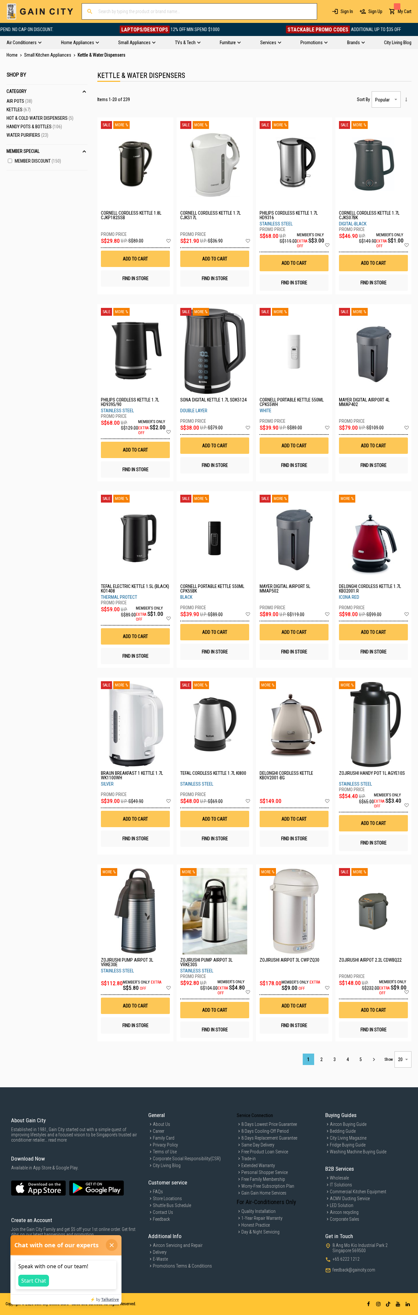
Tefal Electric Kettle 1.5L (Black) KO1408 (135, 588)
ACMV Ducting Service (350, 1198)
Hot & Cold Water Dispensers (40, 118)
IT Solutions (341, 1184)
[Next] (373, 1059)
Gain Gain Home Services (263, 1193)
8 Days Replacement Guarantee (269, 1138)
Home (13, 55)
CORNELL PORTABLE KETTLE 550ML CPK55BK (212, 588)
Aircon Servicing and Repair (177, 1245)
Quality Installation (258, 1211)
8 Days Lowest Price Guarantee (269, 1124)
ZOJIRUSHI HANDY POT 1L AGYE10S (372, 773)
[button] (168, 241)
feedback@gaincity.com (353, 1269)
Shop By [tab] (16, 74)
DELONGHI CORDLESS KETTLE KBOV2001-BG (286, 775)
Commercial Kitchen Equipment (358, 1191)
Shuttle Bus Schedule (172, 1205)
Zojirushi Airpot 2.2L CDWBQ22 (370, 960)
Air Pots (19, 101)
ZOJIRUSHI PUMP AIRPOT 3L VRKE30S (206, 962)
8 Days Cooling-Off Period (265, 1131)
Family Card (163, 1138)
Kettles (19, 109)
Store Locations (167, 1198)
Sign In (347, 11)
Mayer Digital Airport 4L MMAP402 (364, 402)
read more (57, 1140)
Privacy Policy (165, 1144)
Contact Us (163, 1212)
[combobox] (199, 11)
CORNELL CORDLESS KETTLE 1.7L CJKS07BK (369, 215)
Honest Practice (255, 1225)
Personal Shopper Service (264, 1172)
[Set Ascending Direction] (406, 99)
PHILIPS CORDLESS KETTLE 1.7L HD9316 (289, 215)
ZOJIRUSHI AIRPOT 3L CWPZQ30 (289, 960)
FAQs (158, 1191)
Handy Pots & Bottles (34, 126)
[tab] (209, 42)
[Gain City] (40, 11)
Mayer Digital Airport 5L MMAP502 (285, 588)
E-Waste (160, 1259)
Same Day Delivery (257, 1144)
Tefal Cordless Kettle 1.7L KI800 (213, 773)
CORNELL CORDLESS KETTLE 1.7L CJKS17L (210, 215)
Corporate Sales (344, 1219)
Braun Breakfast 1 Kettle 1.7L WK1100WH (132, 775)
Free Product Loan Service (264, 1151)
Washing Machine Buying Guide (358, 1151)
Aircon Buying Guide (348, 1124)
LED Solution (341, 1205)
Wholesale (339, 1178)
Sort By (363, 99)
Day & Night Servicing (260, 1232)
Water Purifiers (27, 135)
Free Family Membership (263, 1179)
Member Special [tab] (23, 151)
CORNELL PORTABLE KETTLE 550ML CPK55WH (292, 402)
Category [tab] (16, 91)
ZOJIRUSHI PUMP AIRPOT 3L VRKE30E (127, 962)
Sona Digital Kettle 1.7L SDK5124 (213, 400)
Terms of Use (165, 1151)
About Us (161, 1124)
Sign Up (375, 11)
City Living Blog (167, 1165)
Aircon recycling (344, 1212)
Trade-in (248, 1158)
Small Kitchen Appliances (48, 55)
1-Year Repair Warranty (261, 1218)
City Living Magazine (348, 1138)
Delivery (160, 1252)
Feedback (161, 1219)
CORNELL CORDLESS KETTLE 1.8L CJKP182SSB (131, 215)
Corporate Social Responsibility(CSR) (187, 1158)
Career (158, 1131)
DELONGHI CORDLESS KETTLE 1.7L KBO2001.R (370, 588)
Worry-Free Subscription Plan (267, 1186)
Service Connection (255, 1115)
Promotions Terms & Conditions (182, 1266)
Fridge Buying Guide (347, 1144)
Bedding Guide (343, 1131)
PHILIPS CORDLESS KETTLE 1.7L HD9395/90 (130, 402)
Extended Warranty (258, 1165)
